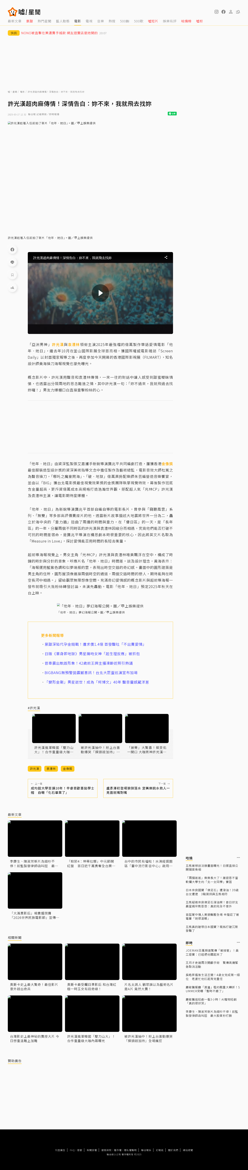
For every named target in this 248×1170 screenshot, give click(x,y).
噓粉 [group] (199, 21)
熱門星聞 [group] (44, 21)
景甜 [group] (29, 21)
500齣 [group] (124, 21)
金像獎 (167, 463)
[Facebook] (12, 249)
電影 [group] (77, 21)
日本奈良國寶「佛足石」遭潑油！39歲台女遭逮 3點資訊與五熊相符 (212, 892)
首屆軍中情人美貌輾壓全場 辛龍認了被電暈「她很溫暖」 (212, 916)
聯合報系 (146, 1150)
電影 (22, 91)
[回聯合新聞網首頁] (13, 11)
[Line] (12, 262)
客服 (79, 1150)
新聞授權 (92, 1150)
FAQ (72, 1150)
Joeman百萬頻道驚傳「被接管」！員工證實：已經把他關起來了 (212, 952)
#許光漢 (34, 708)
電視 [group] (89, 21)
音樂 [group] (100, 21)
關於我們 (173, 1150)
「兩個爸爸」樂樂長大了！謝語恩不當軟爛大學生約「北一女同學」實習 (212, 880)
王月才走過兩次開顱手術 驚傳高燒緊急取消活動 (212, 965)
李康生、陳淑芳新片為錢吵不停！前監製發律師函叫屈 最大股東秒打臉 (212, 1013)
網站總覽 (188, 1150)
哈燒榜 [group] (186, 21)
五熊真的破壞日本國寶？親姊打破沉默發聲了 (212, 929)
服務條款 (106, 1150)
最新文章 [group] (15, 21)
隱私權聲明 (130, 1150)
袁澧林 (74, 344)
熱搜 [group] (112, 21)
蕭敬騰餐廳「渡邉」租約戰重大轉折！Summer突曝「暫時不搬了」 (213, 989)
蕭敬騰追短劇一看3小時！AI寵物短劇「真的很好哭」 (211, 1001)
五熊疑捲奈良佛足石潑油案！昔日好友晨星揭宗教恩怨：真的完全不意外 (212, 904)
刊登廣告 (60, 1150)
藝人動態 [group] (63, 21)
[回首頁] (29, 12)
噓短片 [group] (153, 21)
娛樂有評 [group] (170, 21)
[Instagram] (216, 12)
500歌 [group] (138, 21)
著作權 (118, 1150)
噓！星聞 (12, 91)
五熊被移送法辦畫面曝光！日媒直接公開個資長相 (212, 868)
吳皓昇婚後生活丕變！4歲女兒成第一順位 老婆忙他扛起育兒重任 (213, 977)
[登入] (231, 12)
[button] (223, 12)
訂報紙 (160, 1150)
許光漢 (58, 344)
